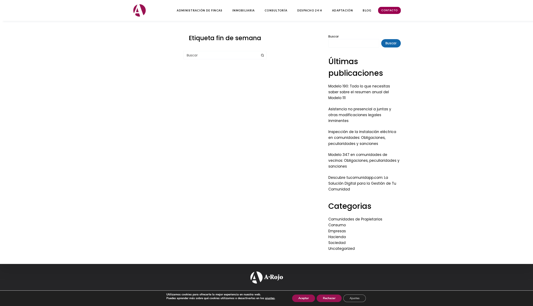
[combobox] (220, 55)
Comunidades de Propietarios (355, 219)
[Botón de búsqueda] (262, 55)
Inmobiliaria (243, 10)
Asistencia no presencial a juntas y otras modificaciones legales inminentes (359, 115)
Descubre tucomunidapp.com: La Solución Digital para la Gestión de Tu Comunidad (362, 183)
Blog (367, 10)
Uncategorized (341, 248)
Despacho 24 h (309, 10)
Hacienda (337, 236)
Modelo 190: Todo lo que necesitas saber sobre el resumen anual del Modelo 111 (359, 92)
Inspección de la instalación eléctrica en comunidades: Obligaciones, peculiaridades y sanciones (362, 137)
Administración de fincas (199, 10)
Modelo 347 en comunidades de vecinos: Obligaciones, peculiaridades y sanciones (364, 160)
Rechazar (329, 298)
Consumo (337, 225)
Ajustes (355, 298)
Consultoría (276, 10)
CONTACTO (389, 10)
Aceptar (303, 298)
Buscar (333, 36)
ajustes (270, 298)
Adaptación (342, 10)
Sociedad (337, 242)
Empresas (337, 231)
